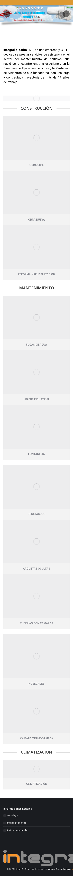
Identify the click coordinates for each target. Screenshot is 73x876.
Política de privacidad (17, 830)
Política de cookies (16, 822)
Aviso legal (12, 815)
